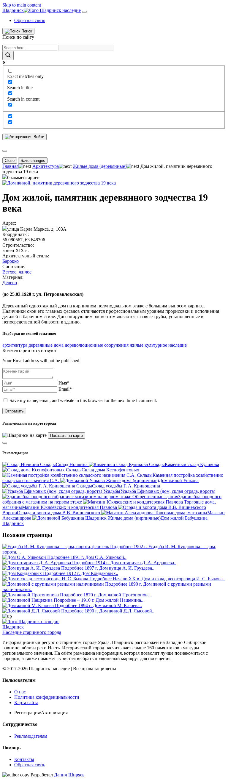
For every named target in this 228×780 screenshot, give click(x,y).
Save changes (32, 160)
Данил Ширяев (69, 774)
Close (10, 160)
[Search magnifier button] (8, 55)
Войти (38, 137)
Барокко (10, 261)
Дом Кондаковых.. (99, 573)
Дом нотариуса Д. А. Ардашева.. (143, 562)
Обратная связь (29, 20)
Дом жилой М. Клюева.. (117, 605)
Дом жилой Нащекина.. (119, 600)
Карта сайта (26, 702)
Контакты (24, 759)
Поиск (26, 31)
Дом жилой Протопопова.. (125, 594)
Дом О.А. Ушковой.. (105, 557)
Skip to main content (21, 4)
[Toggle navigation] (84, 12)
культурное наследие (166, 345)
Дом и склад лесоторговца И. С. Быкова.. (183, 578)
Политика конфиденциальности (46, 697)
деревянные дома (46, 345)
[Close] (4, 151)
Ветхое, (10, 271)
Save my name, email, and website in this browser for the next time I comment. (83, 400)
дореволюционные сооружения (97, 345)
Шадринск (13, 10)
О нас (20, 691)
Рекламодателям (30, 736)
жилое (25, 271)
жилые (136, 345)
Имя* (63, 382)
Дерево (9, 282)
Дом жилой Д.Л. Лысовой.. (126, 610)
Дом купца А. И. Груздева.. (126, 567)
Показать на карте (66, 435)
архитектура (14, 345)
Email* (65, 389)
